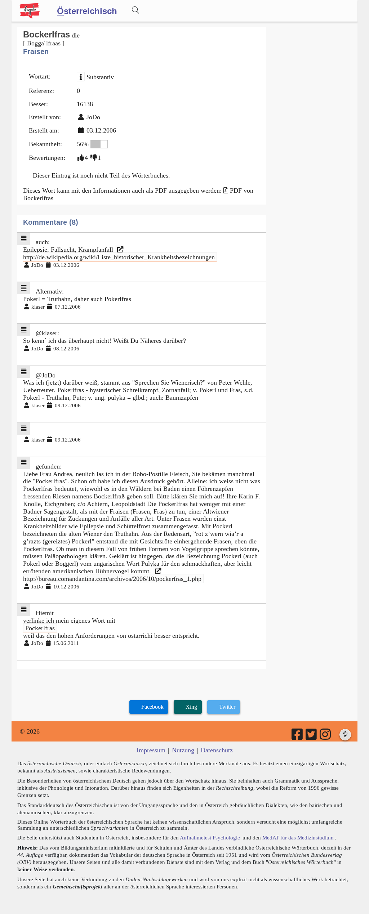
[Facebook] (298, 736)
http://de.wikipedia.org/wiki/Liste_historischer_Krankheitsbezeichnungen (119, 257)
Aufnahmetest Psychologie (210, 837)
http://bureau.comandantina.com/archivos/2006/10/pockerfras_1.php (112, 578)
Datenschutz (217, 750)
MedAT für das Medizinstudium (298, 837)
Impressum (151, 750)
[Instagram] (326, 736)
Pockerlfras (40, 628)
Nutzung (183, 750)
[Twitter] (312, 736)
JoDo (93, 117)
